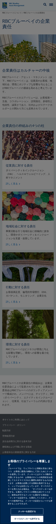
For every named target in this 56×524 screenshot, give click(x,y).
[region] (28, 489)
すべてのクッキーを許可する (27, 519)
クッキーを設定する (27, 511)
